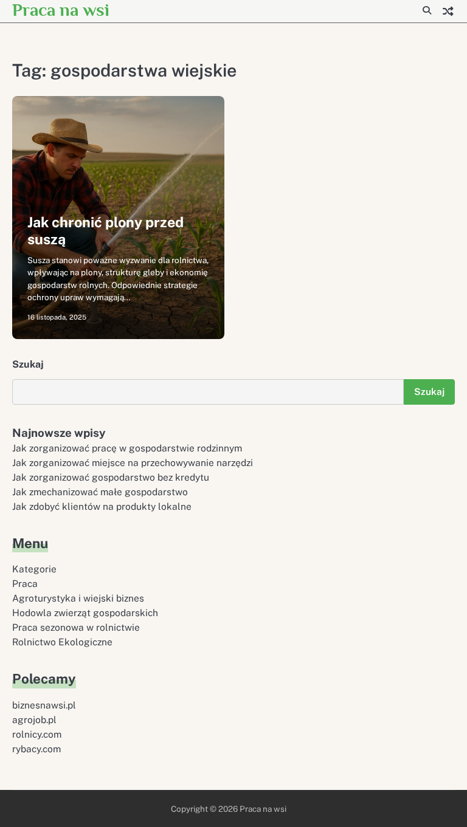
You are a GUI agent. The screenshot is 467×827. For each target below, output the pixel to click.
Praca (25, 583)
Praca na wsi (60, 9)
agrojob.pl (34, 719)
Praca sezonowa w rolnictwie (76, 627)
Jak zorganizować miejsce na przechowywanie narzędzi (132, 462)
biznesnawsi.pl (44, 704)
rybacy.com (36, 748)
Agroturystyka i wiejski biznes (78, 597)
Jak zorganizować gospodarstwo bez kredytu (110, 477)
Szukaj (28, 364)
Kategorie (34, 568)
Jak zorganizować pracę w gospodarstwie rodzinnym (127, 447)
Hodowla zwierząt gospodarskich (85, 612)
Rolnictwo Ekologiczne (62, 641)
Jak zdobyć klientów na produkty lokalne (102, 506)
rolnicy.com (36, 734)
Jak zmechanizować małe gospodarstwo (100, 491)
